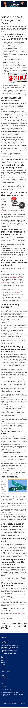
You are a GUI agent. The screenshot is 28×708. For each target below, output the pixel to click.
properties (7, 399)
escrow (9, 112)
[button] (8, 10)
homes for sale (21, 613)
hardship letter (4, 282)
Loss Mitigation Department (16, 277)
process (3, 212)
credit (24, 250)
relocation (17, 292)
